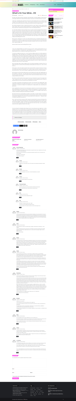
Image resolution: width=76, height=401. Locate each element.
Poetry (55, 4)
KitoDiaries (26, 399)
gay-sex (35, 389)
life (37, 392)
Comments (60, 15)
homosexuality (28, 121)
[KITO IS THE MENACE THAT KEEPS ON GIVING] (51, 23)
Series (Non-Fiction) (49, 4)
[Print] (26, 126)
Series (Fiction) (42, 4)
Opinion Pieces (59, 4)
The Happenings (32, 4)
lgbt (35, 392)
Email (13, 372)
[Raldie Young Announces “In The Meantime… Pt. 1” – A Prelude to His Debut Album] (51, 27)
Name (13, 368)
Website (31, 372)
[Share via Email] (24, 126)
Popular (55, 15)
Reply (17, 157)
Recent (51, 15)
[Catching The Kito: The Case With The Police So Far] (51, 19)
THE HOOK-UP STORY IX (27, 139)
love (39, 392)
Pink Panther (15, 15)
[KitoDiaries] (18, 4)
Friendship (31, 389)
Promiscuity (35, 121)
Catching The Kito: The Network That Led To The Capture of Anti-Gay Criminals (58, 32)
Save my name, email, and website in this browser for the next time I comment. (24, 376)
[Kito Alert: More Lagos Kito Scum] (51, 36)
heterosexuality (21, 121)
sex (40, 121)
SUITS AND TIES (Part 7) (39, 139)
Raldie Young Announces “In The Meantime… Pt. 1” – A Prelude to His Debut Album (58, 27)
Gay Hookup (38, 389)
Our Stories (26, 4)
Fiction (38, 4)
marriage (43, 392)
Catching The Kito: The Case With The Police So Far (58, 19)
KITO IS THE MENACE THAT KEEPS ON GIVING (58, 22)
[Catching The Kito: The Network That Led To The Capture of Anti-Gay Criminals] (51, 31)
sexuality (31, 395)
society (35, 395)
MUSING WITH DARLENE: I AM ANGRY (16, 140)
